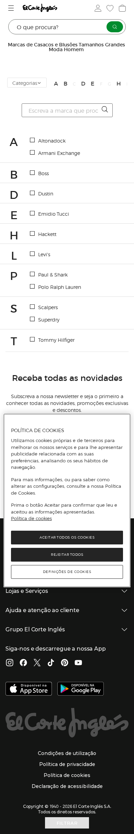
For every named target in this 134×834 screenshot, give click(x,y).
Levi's (44, 254)
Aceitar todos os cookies (67, 537)
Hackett (47, 233)
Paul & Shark (53, 274)
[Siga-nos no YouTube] (78, 663)
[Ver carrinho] (122, 8)
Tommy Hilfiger (56, 339)
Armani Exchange (59, 152)
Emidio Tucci (53, 213)
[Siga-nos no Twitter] (37, 663)
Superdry (48, 319)
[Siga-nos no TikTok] (51, 663)
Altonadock (52, 140)
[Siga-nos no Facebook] (23, 663)
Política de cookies (31, 518)
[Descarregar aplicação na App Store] (28, 689)
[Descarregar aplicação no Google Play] (80, 689)
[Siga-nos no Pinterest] (64, 663)
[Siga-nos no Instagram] (9, 663)
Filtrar (67, 823)
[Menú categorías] (11, 8)
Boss (43, 173)
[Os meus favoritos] (109, 8)
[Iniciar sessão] (97, 8)
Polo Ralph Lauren (59, 286)
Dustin (45, 193)
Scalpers (48, 307)
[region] (67, 500)
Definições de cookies (67, 572)
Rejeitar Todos (67, 554)
